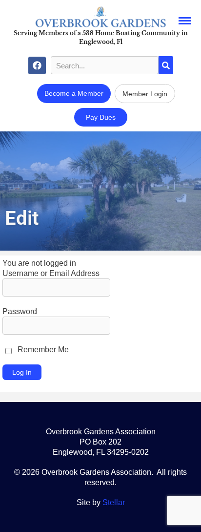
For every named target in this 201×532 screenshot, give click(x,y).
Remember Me (42, 349)
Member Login (144, 94)
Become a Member (73, 93)
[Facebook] (37, 65)
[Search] (166, 65)
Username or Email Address (51, 273)
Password (19, 311)
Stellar (113, 502)
